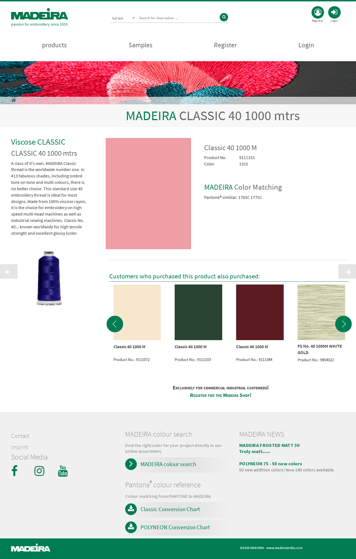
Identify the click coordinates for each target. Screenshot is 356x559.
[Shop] (13, 100)
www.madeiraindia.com (284, 548)
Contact (20, 435)
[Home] (39, 13)
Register (225, 45)
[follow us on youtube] (63, 470)
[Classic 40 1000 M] (148, 194)
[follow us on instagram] (40, 470)
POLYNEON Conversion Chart (175, 527)
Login (306, 45)
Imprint (19, 447)
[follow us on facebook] (16, 470)
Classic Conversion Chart (170, 509)
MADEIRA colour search (168, 464)
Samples (140, 45)
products (54, 45)
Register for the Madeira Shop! (220, 395)
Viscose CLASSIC (38, 142)
